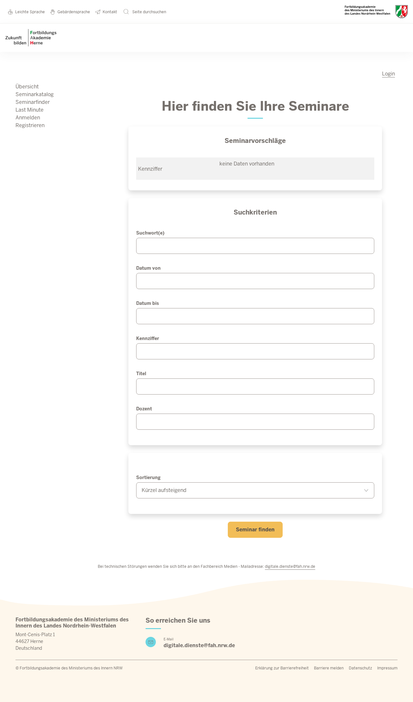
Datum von (148, 268)
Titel (141, 373)
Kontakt (110, 12)
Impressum (387, 668)
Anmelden (27, 117)
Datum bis (147, 303)
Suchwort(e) (150, 233)
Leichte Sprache (30, 12)
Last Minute (29, 109)
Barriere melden (329, 668)
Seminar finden (255, 529)
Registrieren (30, 125)
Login (388, 73)
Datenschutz (360, 668)
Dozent (144, 409)
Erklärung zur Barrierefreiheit (282, 668)
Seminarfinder (32, 102)
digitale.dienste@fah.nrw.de (290, 566)
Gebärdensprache (73, 12)
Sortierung (148, 477)
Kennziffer (147, 338)
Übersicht (27, 86)
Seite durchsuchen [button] (148, 12)
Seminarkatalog (34, 94)
